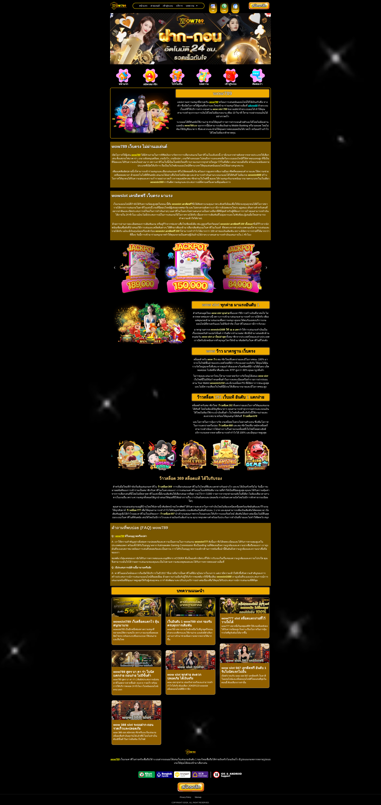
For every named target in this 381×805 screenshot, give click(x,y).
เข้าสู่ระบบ (168, 5)
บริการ (179, 5)
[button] (114, 267)
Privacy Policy (185, 797)
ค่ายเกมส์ (155, 5)
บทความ (190, 5)
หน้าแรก (143, 5)
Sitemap (198, 797)
